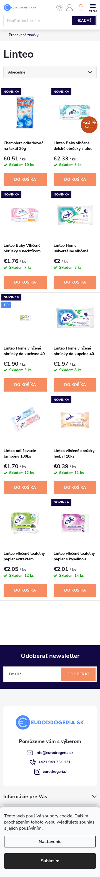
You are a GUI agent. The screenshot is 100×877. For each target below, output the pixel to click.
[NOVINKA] (25, 112)
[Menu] (92, 7)
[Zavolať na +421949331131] (59, 7)
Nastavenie (50, 842)
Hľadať (83, 20)
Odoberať (78, 674)
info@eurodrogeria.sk (55, 752)
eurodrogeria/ (54, 771)
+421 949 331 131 (54, 762)
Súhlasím (50, 861)
